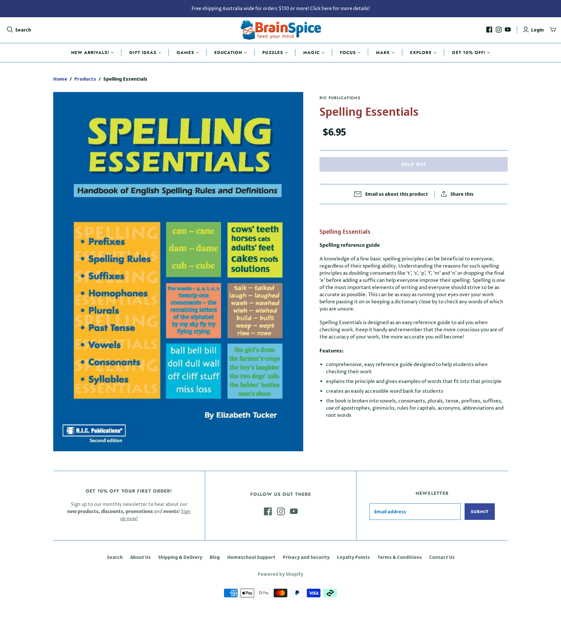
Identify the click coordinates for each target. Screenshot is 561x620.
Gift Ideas (142, 52)
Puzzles (272, 52)
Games (185, 52)
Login (537, 30)
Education (228, 52)
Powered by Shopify (280, 574)
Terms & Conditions (399, 557)
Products (85, 78)
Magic (311, 52)
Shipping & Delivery (180, 557)
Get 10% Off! (468, 52)
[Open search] (10, 29)
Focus (348, 52)
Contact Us (442, 557)
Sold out (413, 164)
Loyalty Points (353, 557)
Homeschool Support (251, 557)
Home (60, 78)
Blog (215, 557)
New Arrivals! (90, 52)
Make (383, 52)
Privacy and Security (306, 557)
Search (23, 30)
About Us (140, 557)
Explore (420, 52)
